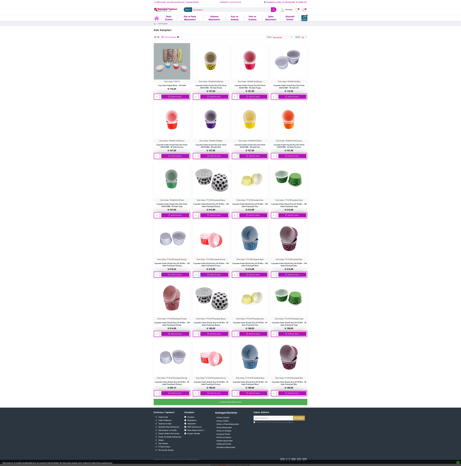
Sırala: (269, 37)
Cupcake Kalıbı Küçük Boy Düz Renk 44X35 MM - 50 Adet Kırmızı (171, 146)
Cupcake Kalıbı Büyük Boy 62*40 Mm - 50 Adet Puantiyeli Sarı (250, 323)
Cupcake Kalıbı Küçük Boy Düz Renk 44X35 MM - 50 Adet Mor (210, 146)
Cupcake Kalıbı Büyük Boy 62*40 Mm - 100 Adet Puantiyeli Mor (289, 264)
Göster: (298, 37)
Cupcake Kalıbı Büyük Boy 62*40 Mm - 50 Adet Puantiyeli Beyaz (211, 323)
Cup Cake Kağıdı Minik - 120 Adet (172, 85)
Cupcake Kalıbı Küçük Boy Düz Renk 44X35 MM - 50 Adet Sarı (249, 146)
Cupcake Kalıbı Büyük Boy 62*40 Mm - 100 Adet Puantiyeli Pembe (172, 323)
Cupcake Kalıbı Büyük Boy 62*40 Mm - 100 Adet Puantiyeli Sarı (250, 205)
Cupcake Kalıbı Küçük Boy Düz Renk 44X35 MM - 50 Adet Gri (288, 86)
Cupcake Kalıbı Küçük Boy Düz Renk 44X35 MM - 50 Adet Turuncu (288, 146)
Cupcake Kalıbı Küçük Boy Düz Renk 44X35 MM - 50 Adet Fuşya (249, 86)
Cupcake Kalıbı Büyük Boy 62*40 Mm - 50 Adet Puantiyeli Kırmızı (211, 383)
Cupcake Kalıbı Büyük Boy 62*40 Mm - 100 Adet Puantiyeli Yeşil (289, 205)
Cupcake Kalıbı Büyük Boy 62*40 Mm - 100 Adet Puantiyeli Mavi (250, 264)
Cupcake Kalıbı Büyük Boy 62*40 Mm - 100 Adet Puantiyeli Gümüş (172, 264)
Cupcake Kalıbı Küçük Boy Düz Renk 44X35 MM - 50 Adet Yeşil (171, 205)
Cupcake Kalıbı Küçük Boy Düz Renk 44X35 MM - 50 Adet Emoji (210, 86)
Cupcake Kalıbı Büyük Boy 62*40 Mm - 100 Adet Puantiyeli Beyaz (211, 205)
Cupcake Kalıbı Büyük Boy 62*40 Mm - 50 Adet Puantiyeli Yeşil (289, 323)
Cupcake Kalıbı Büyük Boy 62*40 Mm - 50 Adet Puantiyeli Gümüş (172, 383)
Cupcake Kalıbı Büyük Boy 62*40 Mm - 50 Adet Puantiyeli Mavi (250, 383)
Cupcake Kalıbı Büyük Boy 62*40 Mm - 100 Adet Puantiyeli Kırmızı (211, 264)
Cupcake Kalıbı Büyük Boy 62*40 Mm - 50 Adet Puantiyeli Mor (289, 383)
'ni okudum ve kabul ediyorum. (275, 422)
